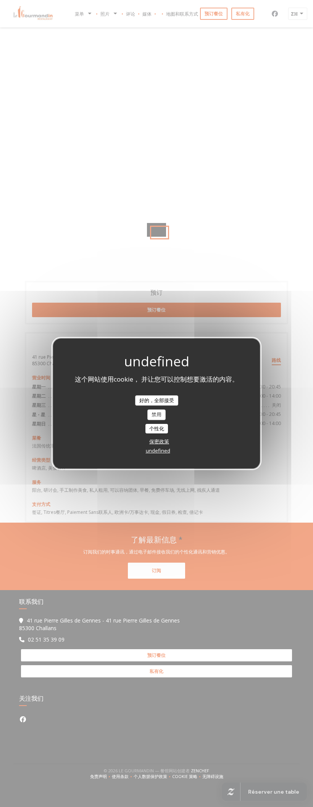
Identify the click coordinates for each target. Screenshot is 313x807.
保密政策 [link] (159, 441)
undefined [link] (158, 450)
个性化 (156, 428)
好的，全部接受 (156, 400)
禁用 (156, 414)
